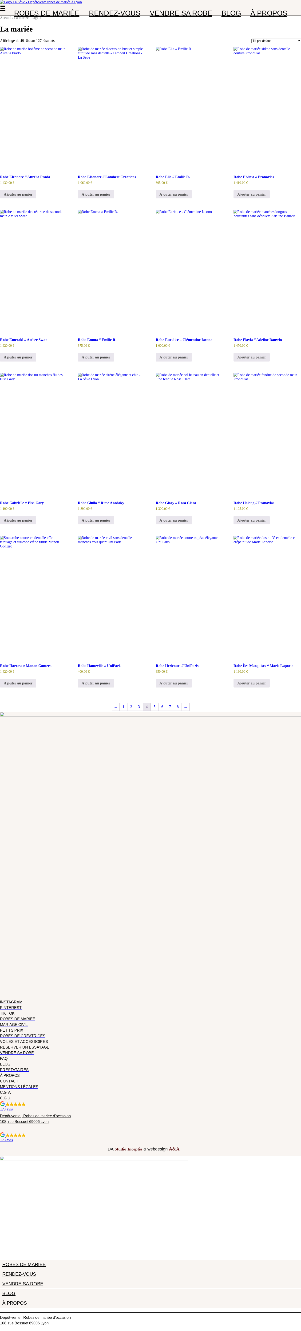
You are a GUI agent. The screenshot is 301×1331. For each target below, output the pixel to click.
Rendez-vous (114, 13)
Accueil (5, 18)
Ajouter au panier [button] (18, 194)
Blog (231, 13)
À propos (268, 13)
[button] (150, 1106)
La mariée (21, 18)
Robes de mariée (46, 13)
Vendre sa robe (181, 13)
